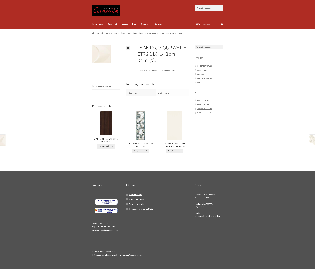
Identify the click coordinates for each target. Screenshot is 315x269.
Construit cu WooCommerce (129, 255)
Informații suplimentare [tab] (102, 86)
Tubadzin (123, 33)
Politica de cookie (204, 104)
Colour (162, 70)
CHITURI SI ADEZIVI (204, 78)
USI (198, 82)
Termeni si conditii (204, 109)
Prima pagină (97, 24)
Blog (134, 24)
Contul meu (145, 24)
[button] (128, 48)
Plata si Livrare (203, 100)
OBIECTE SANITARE (204, 66)
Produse (124, 24)
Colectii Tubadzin (134, 33)
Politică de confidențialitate (208, 113)
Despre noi (112, 24)
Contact (158, 24)
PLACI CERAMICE (112, 33)
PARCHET (200, 74)
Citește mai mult (106, 146)
